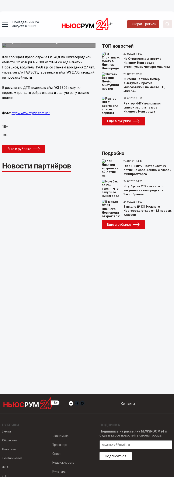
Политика (9, 449)
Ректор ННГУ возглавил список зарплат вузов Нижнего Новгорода (142, 107)
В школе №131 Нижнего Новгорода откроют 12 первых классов (147, 211)
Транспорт (59, 444)
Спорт (56, 453)
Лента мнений (12, 458)
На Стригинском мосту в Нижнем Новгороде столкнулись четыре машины (146, 63)
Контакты (128, 403)
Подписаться (115, 456)
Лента (6, 431)
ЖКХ (5, 467)
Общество (9, 440)
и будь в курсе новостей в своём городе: (133, 433)
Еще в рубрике (19, 149)
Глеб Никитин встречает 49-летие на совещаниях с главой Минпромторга (147, 170)
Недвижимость (63, 462)
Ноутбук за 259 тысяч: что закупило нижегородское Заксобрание (143, 190)
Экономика (60, 436)
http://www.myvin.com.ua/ (31, 113)
